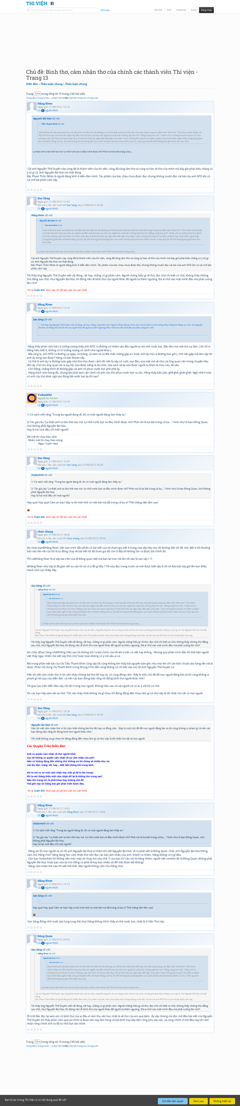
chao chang (45, 531)
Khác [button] (194, 9)
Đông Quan (45, 936)
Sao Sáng (44, 198)
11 (58, 97)
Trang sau (82, 97)
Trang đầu (31, 97)
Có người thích (48, 110)
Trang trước (43, 97)
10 (54, 97)
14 (70, 97)
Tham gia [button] (181, 9)
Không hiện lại (222, 1101)
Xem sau (198, 1101)
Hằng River (45, 103)
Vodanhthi (45, 395)
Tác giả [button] (158, 9)
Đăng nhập (206, 9)
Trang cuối (93, 97)
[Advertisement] (120, 38)
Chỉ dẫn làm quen (173, 1101)
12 (62, 97)
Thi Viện (36, 3)
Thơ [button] (169, 9)
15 (74, 97)
